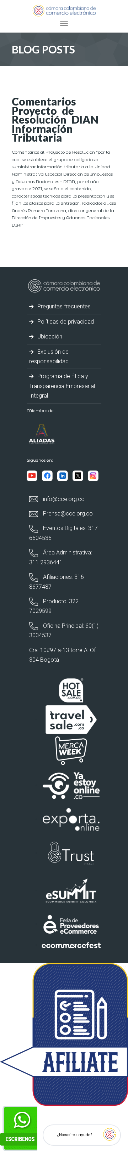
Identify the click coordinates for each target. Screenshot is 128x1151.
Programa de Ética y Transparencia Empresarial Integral (62, 386)
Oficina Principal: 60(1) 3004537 (63, 630)
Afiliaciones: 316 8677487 (56, 582)
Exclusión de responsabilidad (49, 356)
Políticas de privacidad (65, 321)
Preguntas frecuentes (63, 306)
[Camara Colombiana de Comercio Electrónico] (64, 10)
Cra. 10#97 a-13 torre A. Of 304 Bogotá (62, 655)
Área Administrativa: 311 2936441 (60, 557)
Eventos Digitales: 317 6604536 (63, 533)
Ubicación (49, 336)
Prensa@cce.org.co (67, 513)
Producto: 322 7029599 (54, 606)
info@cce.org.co (63, 499)
